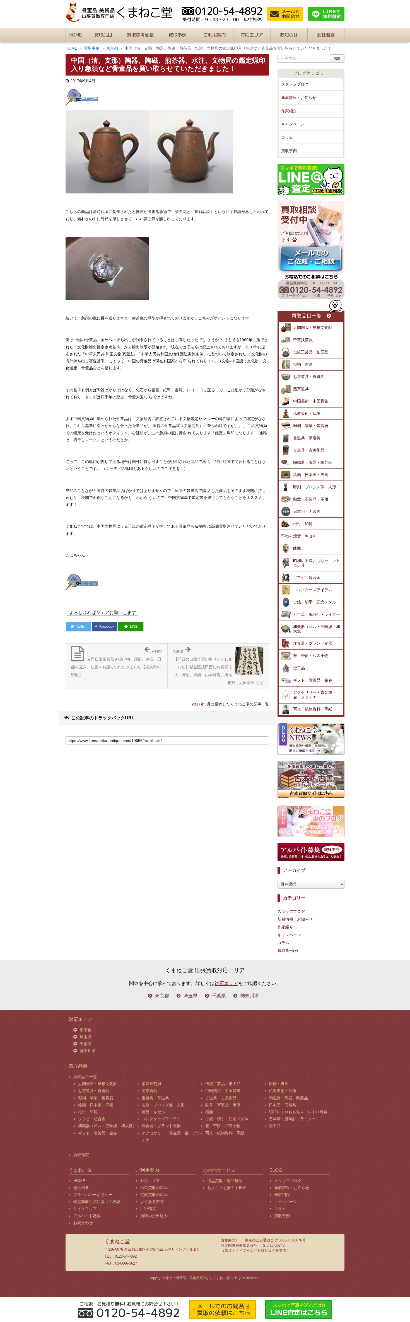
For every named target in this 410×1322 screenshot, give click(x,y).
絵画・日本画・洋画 (310, 474)
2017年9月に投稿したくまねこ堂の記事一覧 (230, 704)
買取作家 (81, 1155)
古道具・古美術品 (308, 450)
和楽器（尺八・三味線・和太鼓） (316, 629)
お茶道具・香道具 (308, 376)
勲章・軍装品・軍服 (310, 499)
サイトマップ (85, 1208)
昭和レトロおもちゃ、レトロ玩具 (316, 562)
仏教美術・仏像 (306, 413)
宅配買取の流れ (154, 1194)
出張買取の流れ (154, 1187)
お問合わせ (83, 1223)
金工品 (299, 668)
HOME (71, 48)
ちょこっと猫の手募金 (226, 1187)
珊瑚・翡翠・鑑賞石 (310, 425)
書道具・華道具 (306, 438)
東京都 (112, 48)
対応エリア (226, 983)
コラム (287, 137)
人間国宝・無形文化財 (312, 327)
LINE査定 (148, 1208)
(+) (295, 950)
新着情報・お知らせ (298, 97)
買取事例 (92, 48)
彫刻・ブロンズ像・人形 (314, 487)
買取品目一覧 (306, 316)
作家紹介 (289, 111)
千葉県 (219, 995)
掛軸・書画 (303, 364)
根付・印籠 (303, 523)
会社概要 (81, 1187)
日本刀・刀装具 (306, 511)
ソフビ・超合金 (306, 577)
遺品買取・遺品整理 (224, 1180)
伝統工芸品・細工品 (310, 352)
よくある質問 (152, 1201)
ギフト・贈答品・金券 (312, 680)
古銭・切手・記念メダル (314, 602)
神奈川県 (249, 995)
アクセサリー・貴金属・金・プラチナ (314, 694)
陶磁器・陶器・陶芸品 (312, 462)
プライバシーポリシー (92, 1194)
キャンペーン (293, 124)
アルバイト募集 (87, 1216)
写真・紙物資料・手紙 (312, 709)
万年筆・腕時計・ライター (316, 614)
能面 (297, 548)
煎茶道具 (301, 389)
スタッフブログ (294, 84)
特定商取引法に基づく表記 (96, 1201)
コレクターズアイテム (312, 590)
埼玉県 (190, 995)
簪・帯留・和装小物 (310, 655)
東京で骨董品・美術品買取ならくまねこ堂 (198, 1278)
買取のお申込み (154, 1216)
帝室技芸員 (303, 340)
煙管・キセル (305, 536)
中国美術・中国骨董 (310, 401)
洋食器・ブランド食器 (312, 643)
